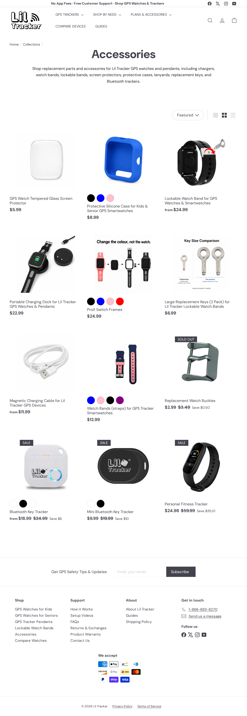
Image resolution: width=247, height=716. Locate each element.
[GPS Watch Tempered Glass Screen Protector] (46, 170)
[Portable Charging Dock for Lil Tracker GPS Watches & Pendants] (46, 274)
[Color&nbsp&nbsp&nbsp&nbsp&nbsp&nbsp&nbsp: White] (13, 504)
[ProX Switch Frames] (123, 276)
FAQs (74, 621)
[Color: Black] (91, 198)
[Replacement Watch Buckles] (201, 370)
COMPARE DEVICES (70, 26)
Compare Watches (31, 640)
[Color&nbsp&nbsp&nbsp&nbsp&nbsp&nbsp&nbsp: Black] (23, 504)
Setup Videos (81, 615)
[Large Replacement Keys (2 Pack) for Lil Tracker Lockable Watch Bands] (201, 274)
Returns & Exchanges (88, 628)
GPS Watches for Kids (33, 609)
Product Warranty (85, 634)
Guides (132, 615)
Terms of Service (149, 706)
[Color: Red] (120, 301)
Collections (31, 44)
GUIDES (101, 26)
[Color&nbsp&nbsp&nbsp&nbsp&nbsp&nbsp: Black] (100, 504)
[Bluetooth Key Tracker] (46, 478)
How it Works (81, 609)
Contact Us (80, 640)
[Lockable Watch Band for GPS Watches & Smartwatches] (201, 170)
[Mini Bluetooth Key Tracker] (123, 478)
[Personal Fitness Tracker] (201, 474)
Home (14, 44)
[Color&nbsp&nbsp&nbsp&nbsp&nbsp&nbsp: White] (91, 504)
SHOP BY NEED (105, 14)
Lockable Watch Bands (34, 628)
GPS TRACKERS (67, 14)
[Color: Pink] (110, 198)
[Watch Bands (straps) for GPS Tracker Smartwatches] (123, 376)
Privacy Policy (122, 706)
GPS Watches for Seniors (36, 615)
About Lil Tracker (140, 609)
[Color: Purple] (120, 400)
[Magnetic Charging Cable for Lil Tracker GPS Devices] (46, 373)
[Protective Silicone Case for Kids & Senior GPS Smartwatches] (123, 174)
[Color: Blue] (100, 198)
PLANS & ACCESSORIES (149, 14)
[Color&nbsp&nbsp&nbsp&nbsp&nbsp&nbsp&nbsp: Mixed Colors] (33, 504)
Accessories (25, 634)
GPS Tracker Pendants (34, 621)
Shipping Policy (139, 621)
